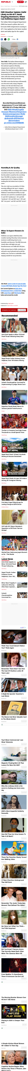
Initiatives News (5, 507)
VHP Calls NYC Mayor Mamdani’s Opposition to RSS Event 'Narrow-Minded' (12, 528)
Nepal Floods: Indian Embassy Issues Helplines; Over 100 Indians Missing (13, 359)
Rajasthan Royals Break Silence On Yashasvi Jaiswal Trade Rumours (13, 407)
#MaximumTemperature (18, 112)
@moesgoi (19, 116)
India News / (8, 6)
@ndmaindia (9, 118)
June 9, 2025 (19, 129)
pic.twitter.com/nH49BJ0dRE (14, 123)
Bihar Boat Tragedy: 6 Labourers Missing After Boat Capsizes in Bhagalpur (9, 586)
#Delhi (22, 114)
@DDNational (19, 118)
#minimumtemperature (11, 114)
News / (2, 6)
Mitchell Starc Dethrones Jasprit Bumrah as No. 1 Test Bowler (14, 553)
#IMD (10, 109)
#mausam (4, 112)
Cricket (3, 411)
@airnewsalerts (14, 120)
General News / (15, 6)
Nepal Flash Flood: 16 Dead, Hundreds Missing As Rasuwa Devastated (13, 455)
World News (4, 363)
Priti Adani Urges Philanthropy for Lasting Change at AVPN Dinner (12, 503)
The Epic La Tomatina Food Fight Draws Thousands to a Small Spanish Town (14, 431)
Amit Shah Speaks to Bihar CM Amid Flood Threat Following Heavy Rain (13, 335)
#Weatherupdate (18, 109)
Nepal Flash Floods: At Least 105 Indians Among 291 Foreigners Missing (14, 479)
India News (3, 36)
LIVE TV (21, 2)
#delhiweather (10, 116)
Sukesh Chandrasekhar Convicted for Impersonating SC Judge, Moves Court (14, 383)
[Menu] (26, 2)
